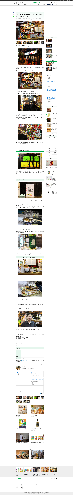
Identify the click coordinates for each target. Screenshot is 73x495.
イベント (36, 484)
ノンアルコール (17, 487)
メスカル (17, 488)
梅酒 (21, 484)
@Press (48, 492)
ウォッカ (17, 486)
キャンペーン (37, 483)
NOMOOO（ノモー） (24, 360)
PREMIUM (50, 4)
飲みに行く (31, 4)
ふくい (23, 366)
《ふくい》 (42, 364)
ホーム (19, 4)
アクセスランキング (19, 5)
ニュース (37, 4)
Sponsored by (39, 393)
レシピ (44, 4)
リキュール (17, 484)
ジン (21, 485)
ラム (16, 485)
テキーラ (22, 486)
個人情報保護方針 (37, 492)
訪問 (30, 449)
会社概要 (40, 492)
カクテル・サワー (23, 487)
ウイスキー (17, 483)
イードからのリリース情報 (44, 492)
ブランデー (22, 483)
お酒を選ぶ (25, 4)
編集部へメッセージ (28, 492)
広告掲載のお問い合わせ (32, 492)
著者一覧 (24, 492)
